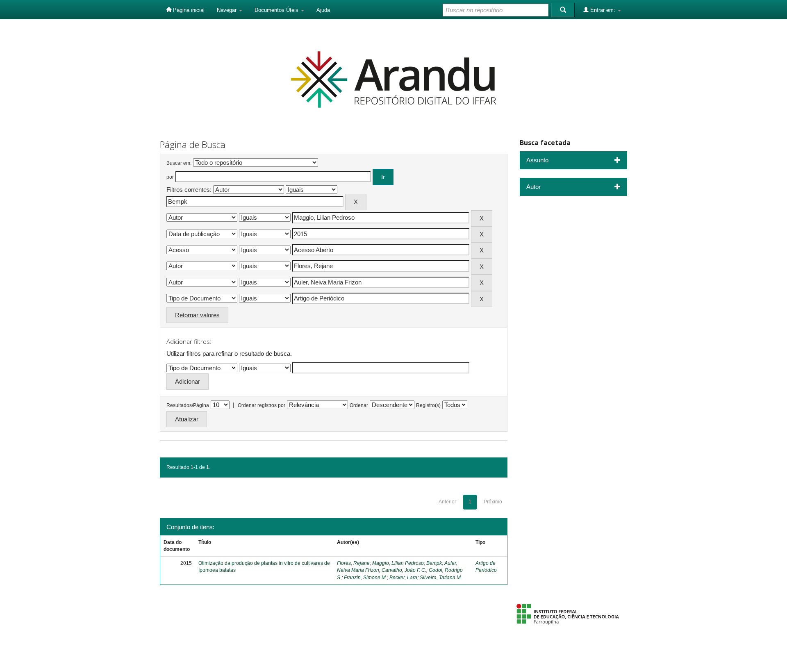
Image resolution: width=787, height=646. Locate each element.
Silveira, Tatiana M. (441, 577)
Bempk (434, 563)
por (170, 177)
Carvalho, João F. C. (404, 570)
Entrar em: (603, 10)
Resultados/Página (187, 405)
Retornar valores (197, 315)
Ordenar (359, 405)
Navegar (227, 10)
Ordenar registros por (261, 405)
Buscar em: (178, 163)
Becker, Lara (403, 577)
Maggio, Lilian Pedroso (398, 563)
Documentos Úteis (277, 10)
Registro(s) (428, 405)
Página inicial (188, 10)
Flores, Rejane (353, 563)
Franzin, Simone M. (365, 577)
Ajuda (323, 10)
